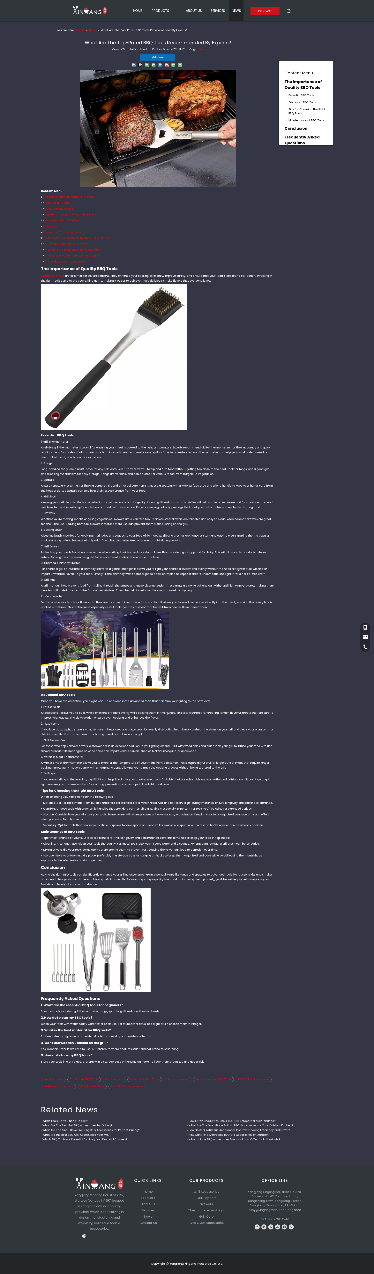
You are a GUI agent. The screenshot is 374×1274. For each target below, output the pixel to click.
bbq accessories (177, 1079)
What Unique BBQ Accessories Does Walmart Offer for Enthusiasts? (234, 1139)
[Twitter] (270, 1226)
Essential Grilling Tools (144, 1079)
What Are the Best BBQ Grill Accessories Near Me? (75, 1135)
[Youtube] (277, 1226)
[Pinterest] (291, 1226)
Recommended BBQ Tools (213, 1079)
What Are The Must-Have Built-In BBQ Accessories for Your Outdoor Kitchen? (241, 1125)
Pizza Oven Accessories (206, 1223)
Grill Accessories (206, 1191)
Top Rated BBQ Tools (84, 1079)
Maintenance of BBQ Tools (63, 220)
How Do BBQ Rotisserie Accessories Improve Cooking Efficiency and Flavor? (239, 1130)
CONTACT (265, 11)
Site (201, 49)
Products (148, 1198)
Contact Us (148, 1223)
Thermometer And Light (206, 1210)
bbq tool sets (114, 1079)
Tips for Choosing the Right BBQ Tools (70, 214)
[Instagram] (284, 1226)
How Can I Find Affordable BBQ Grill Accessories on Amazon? (229, 1135)
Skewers (206, 1204)
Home (148, 1191)
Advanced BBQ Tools (59, 209)
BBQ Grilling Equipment (253, 1079)
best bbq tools (53, 1079)
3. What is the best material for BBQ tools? (73, 250)
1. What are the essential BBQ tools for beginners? (78, 238)
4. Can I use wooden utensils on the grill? (72, 255)
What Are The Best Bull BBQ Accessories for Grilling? (77, 1125)
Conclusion (50, 226)
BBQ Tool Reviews (92, 1086)
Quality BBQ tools (52, 276)
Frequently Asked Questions (62, 232)
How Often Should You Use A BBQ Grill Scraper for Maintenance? (232, 1121)
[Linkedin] (263, 1226)
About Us (148, 1204)
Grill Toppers (206, 1198)
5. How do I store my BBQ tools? (66, 262)
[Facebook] (257, 1226)
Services (148, 1210)
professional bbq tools (58, 1086)
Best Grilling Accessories (127, 1086)
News (148, 1216)
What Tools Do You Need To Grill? (65, 1121)
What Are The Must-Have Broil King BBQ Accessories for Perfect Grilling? (91, 1130)
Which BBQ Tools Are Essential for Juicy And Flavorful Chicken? (84, 1139)
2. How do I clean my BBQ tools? (66, 244)
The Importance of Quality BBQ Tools (68, 197)
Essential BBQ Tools (58, 203)
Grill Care (206, 1216)
